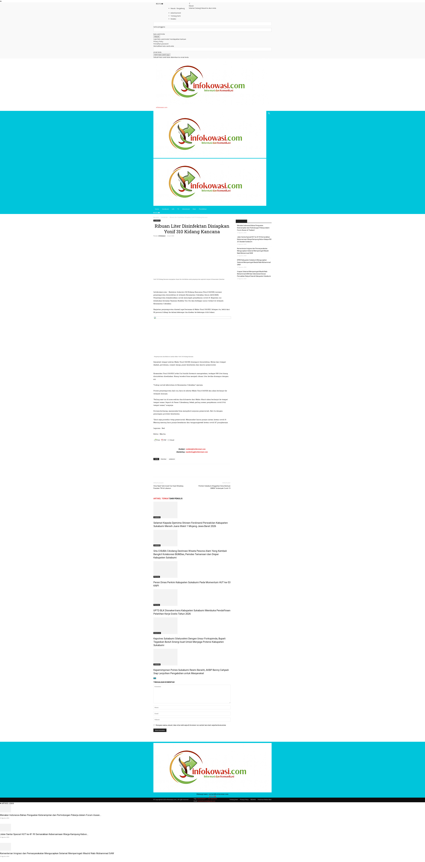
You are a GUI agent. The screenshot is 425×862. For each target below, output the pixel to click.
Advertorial (186, 209)
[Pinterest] (166, 472)
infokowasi (161, 236)
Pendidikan (203, 209)
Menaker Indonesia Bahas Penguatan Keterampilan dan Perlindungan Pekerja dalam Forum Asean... (50, 815)
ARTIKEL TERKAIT (161, 498)
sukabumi (172, 459)
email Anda (157, 52)
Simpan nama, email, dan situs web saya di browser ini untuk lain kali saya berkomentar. (191, 725)
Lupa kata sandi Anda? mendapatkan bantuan (169, 39)
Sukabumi (165, 209)
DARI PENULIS (176, 498)
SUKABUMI (164, 217)
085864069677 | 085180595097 (207, 799)
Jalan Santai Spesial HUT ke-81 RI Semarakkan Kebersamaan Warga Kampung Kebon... (44, 834)
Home (157, 209)
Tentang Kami (233, 799)
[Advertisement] (179, 286)
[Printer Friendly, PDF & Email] (164, 441)
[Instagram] (158, 4)
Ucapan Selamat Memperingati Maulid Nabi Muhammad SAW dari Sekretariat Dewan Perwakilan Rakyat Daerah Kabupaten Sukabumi (254, 274)
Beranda (156, 217)
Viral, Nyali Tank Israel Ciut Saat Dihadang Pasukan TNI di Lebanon (168, 487)
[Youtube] (162, 4)
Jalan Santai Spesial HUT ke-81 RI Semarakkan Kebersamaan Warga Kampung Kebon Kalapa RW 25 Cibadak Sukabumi (254, 239)
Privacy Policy (158, 41)
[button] (269, 114)
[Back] (189, 3)
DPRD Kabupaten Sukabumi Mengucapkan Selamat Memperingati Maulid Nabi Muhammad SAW (254, 262)
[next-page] (155, 678)
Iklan (194, 209)
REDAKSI (253, 799)
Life (173, 209)
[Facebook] (156, 4)
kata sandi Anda (159, 34)
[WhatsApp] (171, 472)
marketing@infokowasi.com (197, 452)
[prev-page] (154, 678)
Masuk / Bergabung (178, 8)
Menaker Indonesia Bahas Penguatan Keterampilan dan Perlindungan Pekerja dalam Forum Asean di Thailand (253, 228)
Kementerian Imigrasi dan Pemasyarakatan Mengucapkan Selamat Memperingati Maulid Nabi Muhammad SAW (253, 251)
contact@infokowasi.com (219, 794)
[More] (176, 472)
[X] (160, 4)
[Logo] (209, 157)
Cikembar (163, 459)
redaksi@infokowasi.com (195, 449)
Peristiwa (156, 577)
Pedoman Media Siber (265, 799)
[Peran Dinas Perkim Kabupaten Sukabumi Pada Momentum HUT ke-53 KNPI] (191, 569)
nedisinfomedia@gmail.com (206, 801)
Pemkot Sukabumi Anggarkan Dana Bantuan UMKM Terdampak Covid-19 (214, 487)
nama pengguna (159, 27)
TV (178, 209)
